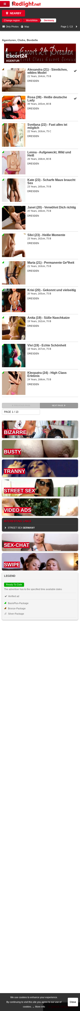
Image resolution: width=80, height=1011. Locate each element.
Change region (12, 20)
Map (26, 26)
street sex (21, 527)
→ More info (38, 1006)
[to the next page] (76, 26)
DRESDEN (33, 81)
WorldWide (32, 20)
